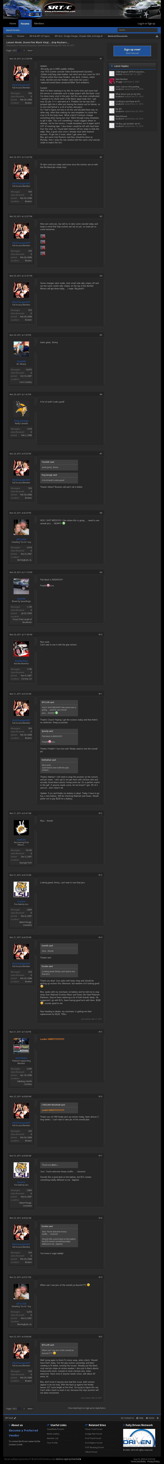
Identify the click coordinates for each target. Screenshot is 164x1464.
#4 (101, 275)
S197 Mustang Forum (94, 1447)
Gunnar (119, 74)
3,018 (29, 547)
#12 (100, 813)
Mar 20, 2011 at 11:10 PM (21, 572)
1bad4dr (21, 361)
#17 (100, 1155)
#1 (101, 58)
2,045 (29, 1068)
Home (13, 23)
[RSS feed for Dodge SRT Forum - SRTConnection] (157, 1418)
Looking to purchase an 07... (128, 101)
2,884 (29, 909)
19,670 (29, 369)
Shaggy (119, 81)
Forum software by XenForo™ (29, 1459)
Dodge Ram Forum (93, 1433)
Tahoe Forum (91, 1452)
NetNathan (21, 660)
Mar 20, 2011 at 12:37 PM (21, 216)
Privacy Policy (153, 1461)
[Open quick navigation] (157, 36)
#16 (100, 1096)
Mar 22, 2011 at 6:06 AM (20, 1155)
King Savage (21, 420)
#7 (101, 453)
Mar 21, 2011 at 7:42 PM (20, 1031)
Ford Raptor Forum (93, 1442)
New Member (122, 79)
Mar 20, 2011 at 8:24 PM (20, 513)
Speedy (21, 598)
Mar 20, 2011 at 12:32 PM (21, 157)
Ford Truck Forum (93, 1438)
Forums (25, 23)
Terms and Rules (138, 1461)
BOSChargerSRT (54, 45)
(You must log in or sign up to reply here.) (86, 1408)
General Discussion (28, 45)
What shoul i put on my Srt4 (128, 94)
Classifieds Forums (55, 1429)
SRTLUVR (21, 539)
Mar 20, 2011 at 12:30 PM (21, 58)
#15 (100, 1031)
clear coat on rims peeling (127, 86)
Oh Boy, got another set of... (128, 123)
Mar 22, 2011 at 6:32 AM (20, 1218)
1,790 (29, 669)
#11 (100, 693)
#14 (100, 937)
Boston (28, 103)
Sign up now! (132, 51)
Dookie (21, 901)
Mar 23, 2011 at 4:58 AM (20, 1336)
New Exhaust (121, 116)
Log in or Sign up (146, 23)
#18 (100, 1218)
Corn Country (26, 382)
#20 (100, 1336)
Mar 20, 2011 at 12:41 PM (21, 275)
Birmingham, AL (24, 560)
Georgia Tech (26, 862)
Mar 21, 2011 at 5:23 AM (20, 693)
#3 (101, 216)
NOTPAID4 (21, 1058)
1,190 (29, 607)
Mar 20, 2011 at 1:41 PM (20, 394)
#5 (101, 335)
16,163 (29, 850)
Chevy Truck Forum (93, 1429)
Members (39, 23)
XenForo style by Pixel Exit (68, 1459)
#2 (101, 157)
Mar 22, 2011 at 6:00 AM (20, 1096)
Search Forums (13, 30)
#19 (100, 1277)
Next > (30, 50)
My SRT (119, 109)
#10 (100, 634)
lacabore (120, 89)
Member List (52, 1438)
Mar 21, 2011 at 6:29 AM (20, 937)
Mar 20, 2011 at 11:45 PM (21, 634)
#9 (101, 572)
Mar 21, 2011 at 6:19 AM (20, 875)
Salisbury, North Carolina (24, 1083)
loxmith (21, 839)
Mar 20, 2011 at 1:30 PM (20, 335)
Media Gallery (53, 1433)
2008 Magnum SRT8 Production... (130, 71)
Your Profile (52, 1442)
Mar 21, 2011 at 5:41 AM (20, 813)
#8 (101, 513)
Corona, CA (26, 678)
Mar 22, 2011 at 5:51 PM (20, 1277)
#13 (100, 875)
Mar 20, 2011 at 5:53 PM (20, 453)
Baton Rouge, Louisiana (26, 923)
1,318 (29, 428)
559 (30, 93)
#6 (101, 394)
